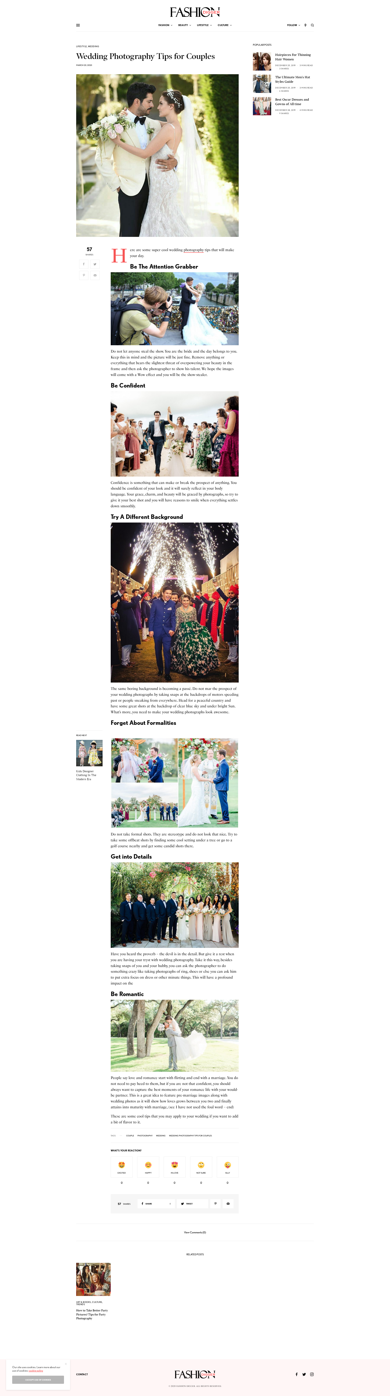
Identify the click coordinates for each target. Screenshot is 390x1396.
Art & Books (83, 1302)
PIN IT (176, 308)
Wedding (93, 46)
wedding (161, 1136)
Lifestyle (81, 46)
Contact (82, 1374)
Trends (80, 1304)
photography (194, 250)
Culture (97, 1302)
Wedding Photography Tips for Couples (190, 1136)
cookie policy (36, 1370)
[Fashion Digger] (195, 12)
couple (130, 1136)
